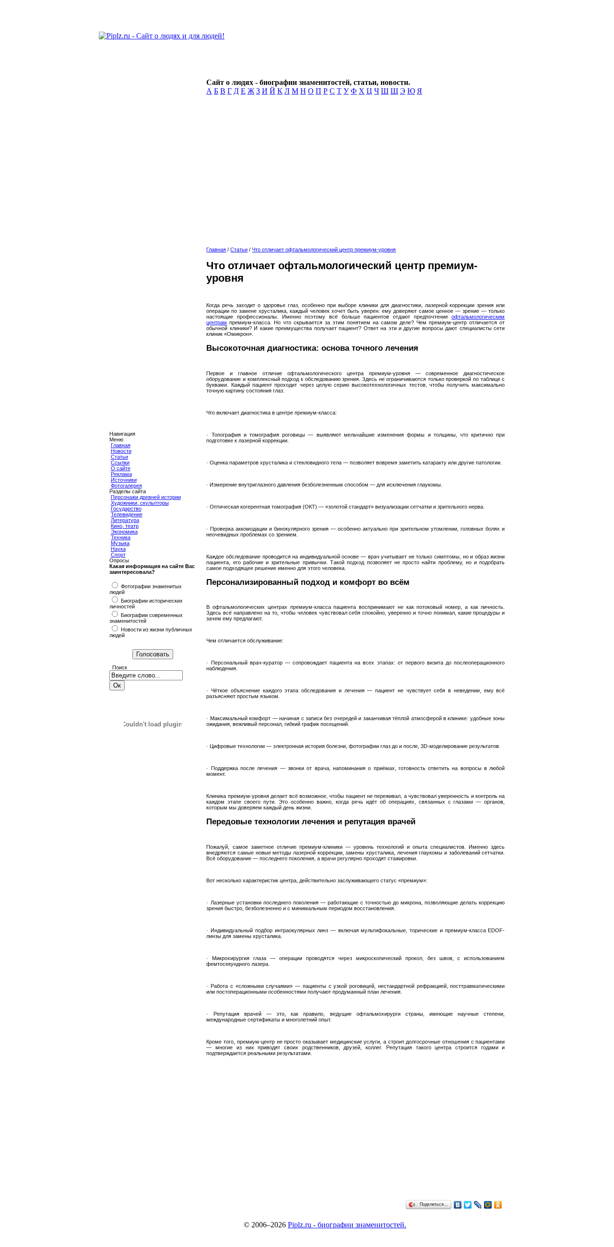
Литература (125, 520)
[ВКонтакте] (458, 1205)
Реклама (121, 474)
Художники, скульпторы (140, 503)
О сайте (120, 468)
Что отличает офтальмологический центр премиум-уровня (324, 249)
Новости (121, 451)
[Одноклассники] (498, 1205)
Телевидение (126, 514)
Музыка (120, 543)
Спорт (118, 555)
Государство (126, 508)
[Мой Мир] (488, 1205)
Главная (120, 445)
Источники (124, 480)
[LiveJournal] (478, 1205)
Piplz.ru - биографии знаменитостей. (347, 1225)
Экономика (124, 531)
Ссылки (120, 462)
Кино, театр (125, 526)
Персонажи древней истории (146, 497)
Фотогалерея (126, 485)
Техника (120, 537)
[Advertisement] (353, 174)
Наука (118, 549)
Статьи (119, 457)
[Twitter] (468, 1205)
